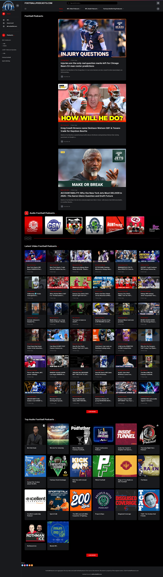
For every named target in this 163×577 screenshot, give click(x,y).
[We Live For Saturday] (58, 434)
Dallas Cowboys (145, 265)
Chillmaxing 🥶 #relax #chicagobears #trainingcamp (34, 295)
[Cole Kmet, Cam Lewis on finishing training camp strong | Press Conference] (103, 335)
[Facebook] (27, 565)
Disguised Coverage (124, 514)
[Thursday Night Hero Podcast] (149, 434)
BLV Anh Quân (31, 448)
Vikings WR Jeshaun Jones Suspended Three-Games (149, 295)
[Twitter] (22, 565)
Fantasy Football (6, 57)
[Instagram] (25, 565)
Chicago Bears (65, 60)
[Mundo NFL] (58, 532)
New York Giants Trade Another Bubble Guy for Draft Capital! (57, 269)
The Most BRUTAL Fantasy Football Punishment (147, 374)
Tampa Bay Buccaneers (56, 291)
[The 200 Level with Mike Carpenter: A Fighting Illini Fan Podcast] (80, 500)
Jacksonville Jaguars (32, 317)
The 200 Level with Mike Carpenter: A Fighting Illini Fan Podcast (80, 515)
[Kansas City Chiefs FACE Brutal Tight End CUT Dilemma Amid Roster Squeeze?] (80, 282)
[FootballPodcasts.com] (8, 5)
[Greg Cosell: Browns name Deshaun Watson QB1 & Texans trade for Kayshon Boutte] (92, 103)
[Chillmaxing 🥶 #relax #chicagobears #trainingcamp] (35, 282)
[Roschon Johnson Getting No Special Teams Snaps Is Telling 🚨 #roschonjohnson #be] (58, 388)
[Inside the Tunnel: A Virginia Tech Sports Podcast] (126, 434)
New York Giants (31, 265)
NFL (8, 20)
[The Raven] (149, 466)
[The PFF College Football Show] (33, 225)
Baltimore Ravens (99, 317)
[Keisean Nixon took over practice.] (126, 309)
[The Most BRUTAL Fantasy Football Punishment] (149, 361)
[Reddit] (30, 565)
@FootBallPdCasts (12, 26)
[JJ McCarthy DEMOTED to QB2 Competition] (126, 335)
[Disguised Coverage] (126, 500)
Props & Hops (99, 514)
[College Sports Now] (54, 225)
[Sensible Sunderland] (74, 225)
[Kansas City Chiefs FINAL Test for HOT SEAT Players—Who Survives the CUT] (126, 282)
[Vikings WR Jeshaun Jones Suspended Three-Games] (149, 282)
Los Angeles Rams (31, 396)
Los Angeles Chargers (146, 344)
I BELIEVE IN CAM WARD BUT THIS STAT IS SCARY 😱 (81, 374)
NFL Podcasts (65, 125)
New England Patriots (124, 370)
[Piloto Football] (103, 466)
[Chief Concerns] (135, 225)
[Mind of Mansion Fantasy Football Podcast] (80, 434)
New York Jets (65, 190)
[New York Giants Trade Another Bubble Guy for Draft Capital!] (58, 256)
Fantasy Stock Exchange (58, 480)
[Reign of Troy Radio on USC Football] (126, 466)
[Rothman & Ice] (35, 532)
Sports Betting (6, 61)
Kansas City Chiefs (77, 291)
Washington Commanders (34, 344)
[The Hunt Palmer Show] (115, 225)
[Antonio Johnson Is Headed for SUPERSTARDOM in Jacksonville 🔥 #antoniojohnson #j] (35, 309)
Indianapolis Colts (123, 265)
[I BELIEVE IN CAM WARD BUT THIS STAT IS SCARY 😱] (80, 361)
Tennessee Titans (54, 344)
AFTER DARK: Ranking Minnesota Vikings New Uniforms (102, 269)
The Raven (144, 480)
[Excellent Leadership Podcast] (35, 500)
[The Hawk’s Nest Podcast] (95, 225)
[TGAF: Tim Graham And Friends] (149, 500)
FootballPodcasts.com (38, 3)
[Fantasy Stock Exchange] (58, 466)
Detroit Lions (98, 291)
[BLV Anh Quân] (35, 434)
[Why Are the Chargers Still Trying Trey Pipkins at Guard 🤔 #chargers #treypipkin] (149, 335)
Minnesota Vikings (77, 265)
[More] (32, 565)
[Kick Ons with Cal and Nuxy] (80, 466)
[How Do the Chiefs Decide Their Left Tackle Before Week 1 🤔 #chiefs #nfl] (80, 335)
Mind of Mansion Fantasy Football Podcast (78, 449)
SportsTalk (53, 514)
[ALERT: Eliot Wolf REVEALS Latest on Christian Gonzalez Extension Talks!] (126, 361)
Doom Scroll (10, 23)
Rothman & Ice (31, 546)
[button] (26, 238)
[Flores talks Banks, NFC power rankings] (35, 361)
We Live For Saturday (57, 448)
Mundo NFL (53, 546)
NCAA (4, 45)
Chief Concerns (134, 231)
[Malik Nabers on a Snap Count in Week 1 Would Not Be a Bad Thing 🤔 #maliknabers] (58, 309)
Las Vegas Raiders (54, 370)
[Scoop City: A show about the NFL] (35, 466)
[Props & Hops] (103, 500)
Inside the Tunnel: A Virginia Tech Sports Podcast (124, 449)
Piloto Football (100, 480)
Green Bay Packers (122, 317)
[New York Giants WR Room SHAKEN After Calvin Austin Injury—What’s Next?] (35, 256)
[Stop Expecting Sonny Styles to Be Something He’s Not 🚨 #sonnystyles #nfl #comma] (35, 335)
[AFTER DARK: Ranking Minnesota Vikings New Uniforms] (103, 256)
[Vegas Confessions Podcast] (103, 434)
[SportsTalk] (58, 500)
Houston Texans (122, 396)
